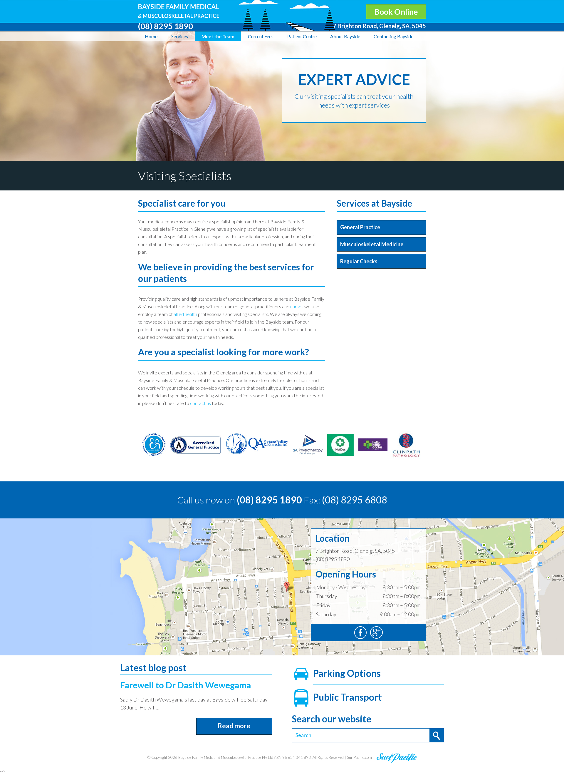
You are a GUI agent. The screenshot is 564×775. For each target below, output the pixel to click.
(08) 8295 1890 (269, 499)
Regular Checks (358, 261)
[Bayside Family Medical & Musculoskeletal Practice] (178, 8)
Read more (234, 726)
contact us (200, 403)
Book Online (396, 11)
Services (179, 36)
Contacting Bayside (393, 36)
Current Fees (260, 36)
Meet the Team (218, 36)
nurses (296, 306)
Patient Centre (302, 36)
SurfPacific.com (359, 757)
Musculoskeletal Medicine (371, 244)
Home (151, 36)
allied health (185, 314)
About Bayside (345, 36)
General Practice (360, 227)
